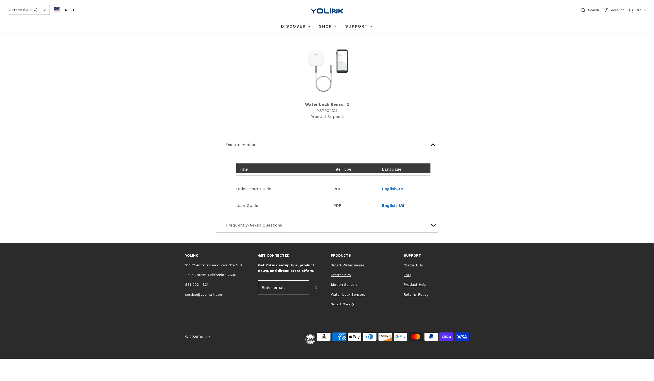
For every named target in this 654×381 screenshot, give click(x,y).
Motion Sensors (344, 284)
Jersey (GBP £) (24, 9)
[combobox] (64, 10)
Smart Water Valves (348, 265)
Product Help (415, 284)
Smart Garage (343, 304)
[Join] (316, 287)
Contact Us (413, 265)
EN (65, 10)
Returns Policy (416, 294)
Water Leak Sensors (348, 294)
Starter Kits (341, 275)
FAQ (407, 275)
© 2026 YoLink (197, 337)
